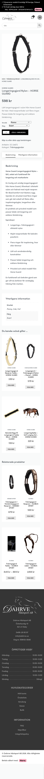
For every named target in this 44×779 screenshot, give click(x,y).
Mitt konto (22, 693)
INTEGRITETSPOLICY (25, 9)
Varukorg (22, 701)
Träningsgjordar (12, 79)
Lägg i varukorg (18, 132)
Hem (3, 79)
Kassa (22, 705)
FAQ (6, 9)
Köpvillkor (22, 729)
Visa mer (11, 385)
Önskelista (22, 697)
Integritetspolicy (22, 734)
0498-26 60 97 (22, 632)
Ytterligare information (27, 154)
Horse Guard (7, 88)
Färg (3, 126)
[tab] (10, 154)
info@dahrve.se (22, 636)
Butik (22, 710)
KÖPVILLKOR (13, 9)
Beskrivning (10, 154)
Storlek (4, 123)
